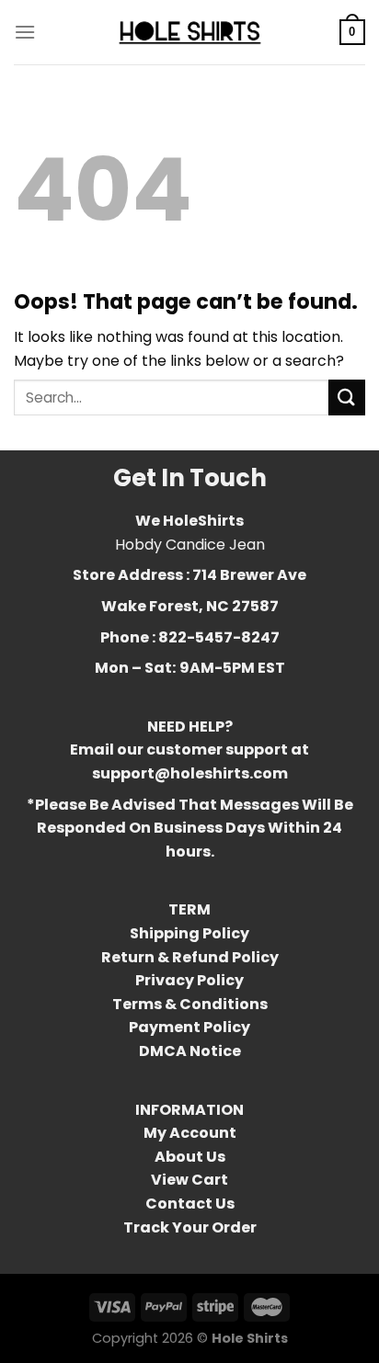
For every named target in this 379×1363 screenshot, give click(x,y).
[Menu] (25, 31)
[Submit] (346, 397)
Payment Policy (189, 1027)
